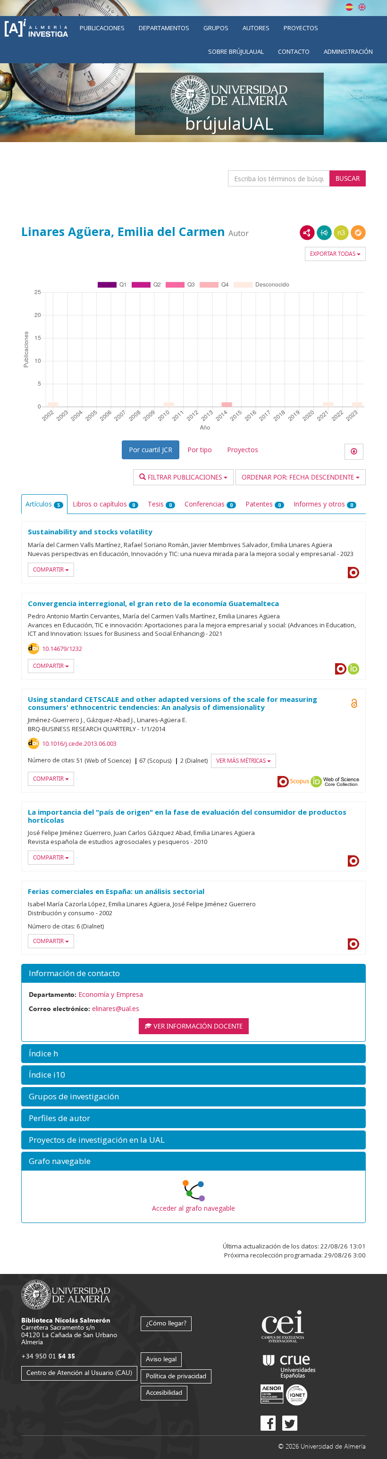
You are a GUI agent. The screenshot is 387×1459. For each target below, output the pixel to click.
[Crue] (289, 1364)
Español (349, 7)
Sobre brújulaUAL (236, 51)
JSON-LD (324, 232)
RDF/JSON (358, 232)
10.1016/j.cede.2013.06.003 (79, 743)
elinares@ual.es (115, 1008)
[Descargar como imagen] (354, 452)
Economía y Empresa (110, 994)
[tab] (193, 973)
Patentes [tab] (263, 503)
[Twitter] (289, 1423)
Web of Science (341, 781)
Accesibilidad (164, 1392)
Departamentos (164, 28)
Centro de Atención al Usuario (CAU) (79, 1372)
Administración (348, 51)
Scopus (299, 781)
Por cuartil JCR (150, 449)
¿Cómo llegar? (166, 1322)
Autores (256, 28)
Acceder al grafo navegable (193, 1208)
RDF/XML (307, 232)
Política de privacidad (176, 1375)
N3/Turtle (341, 232)
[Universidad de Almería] (65, 1293)
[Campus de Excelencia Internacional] (284, 1327)
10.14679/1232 (62, 648)
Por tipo (199, 449)
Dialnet (353, 572)
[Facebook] (268, 1423)
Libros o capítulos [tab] (104, 503)
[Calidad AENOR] (284, 1394)
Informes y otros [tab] (323, 503)
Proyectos (301, 28)
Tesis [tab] (160, 503)
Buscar (348, 178)
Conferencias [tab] (209, 503)
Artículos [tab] (42, 503)
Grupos (215, 28)
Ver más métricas (241, 760)
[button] (193, 973)
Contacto (294, 51)
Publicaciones (102, 28)
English (362, 7)
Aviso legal (161, 1358)
